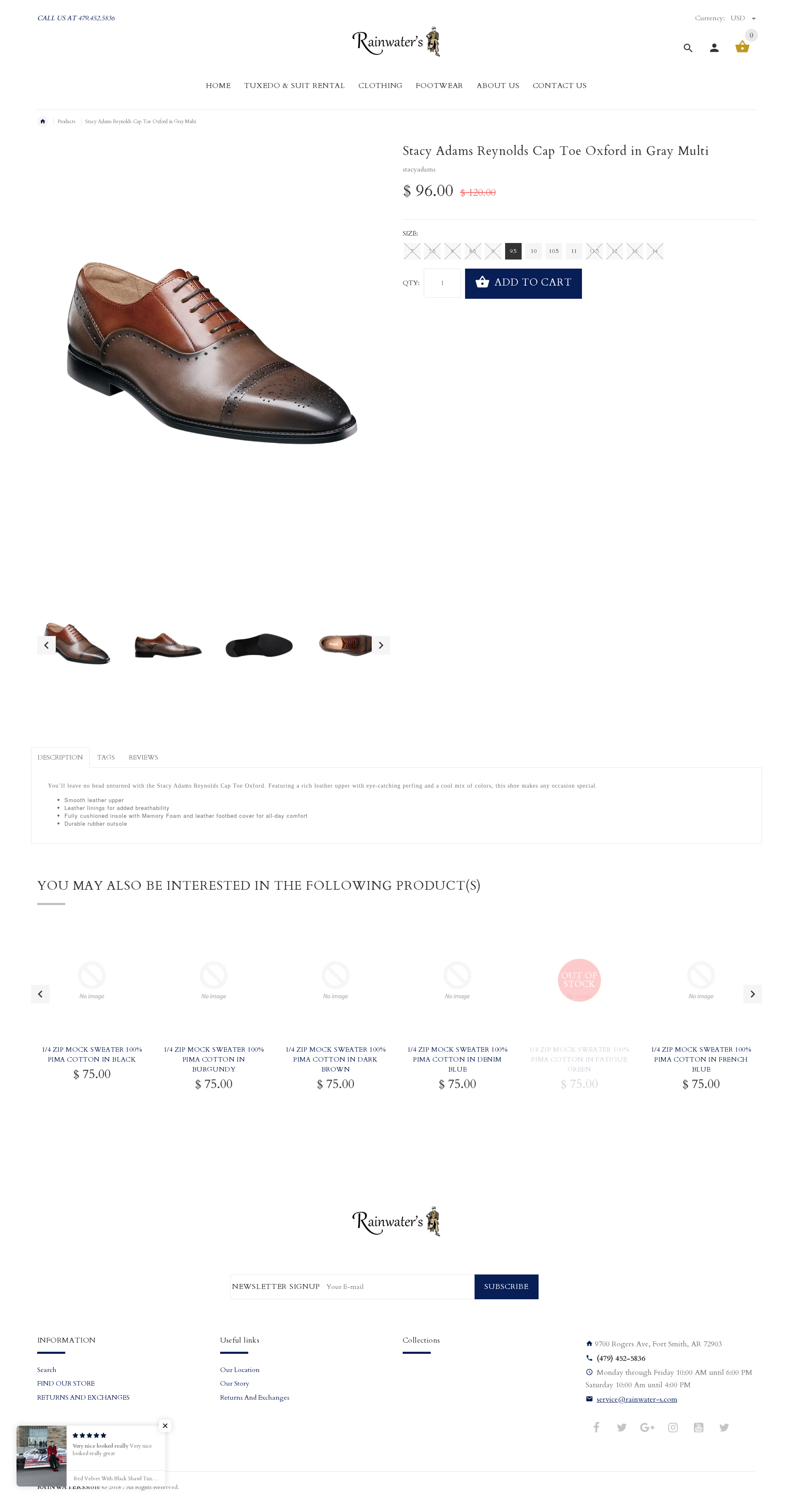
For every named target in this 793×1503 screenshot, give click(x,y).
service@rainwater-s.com (637, 1399)
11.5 (594, 251)
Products (66, 121)
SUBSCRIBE (506, 1286)
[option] (77, 645)
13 (635, 251)
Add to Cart (531, 283)
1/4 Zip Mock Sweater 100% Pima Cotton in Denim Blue (457, 1059)
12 (614, 251)
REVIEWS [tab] (143, 757)
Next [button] (381, 645)
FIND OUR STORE (66, 1383)
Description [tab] (60, 757)
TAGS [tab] (106, 757)
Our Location (240, 1369)
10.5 (554, 251)
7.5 (432, 251)
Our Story (234, 1383)
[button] (165, 1426)
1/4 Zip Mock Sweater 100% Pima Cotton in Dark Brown (335, 1059)
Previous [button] (46, 645)
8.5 (472, 251)
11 (574, 251)
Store (68, 1487)
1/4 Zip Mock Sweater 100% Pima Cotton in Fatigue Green (579, 1059)
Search (47, 1369)
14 (655, 251)
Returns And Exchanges (255, 1397)
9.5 (513, 251)
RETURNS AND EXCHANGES (83, 1397)
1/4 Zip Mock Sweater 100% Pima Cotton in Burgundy (214, 1059)
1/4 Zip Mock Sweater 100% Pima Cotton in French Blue (701, 1059)
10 (534, 251)
